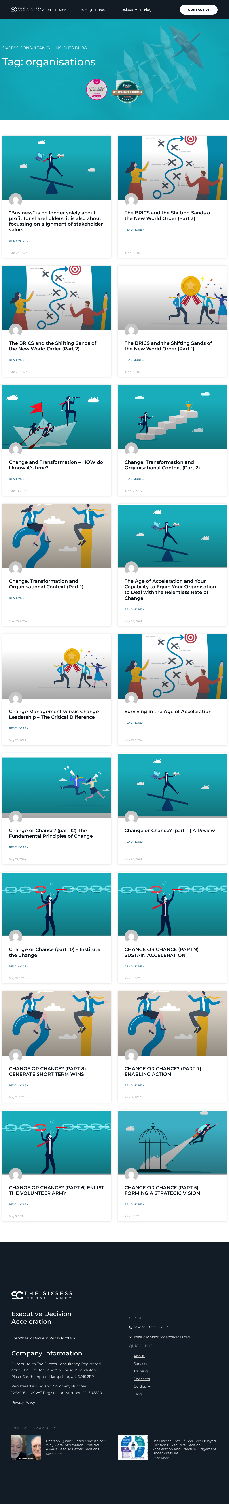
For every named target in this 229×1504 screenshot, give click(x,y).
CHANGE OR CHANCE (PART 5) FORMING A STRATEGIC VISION (162, 1190)
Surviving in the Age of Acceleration (168, 711)
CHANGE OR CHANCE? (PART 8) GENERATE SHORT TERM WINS (47, 1071)
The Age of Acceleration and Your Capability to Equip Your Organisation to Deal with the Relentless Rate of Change (170, 589)
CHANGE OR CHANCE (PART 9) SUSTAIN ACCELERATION (162, 952)
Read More (54, 1454)
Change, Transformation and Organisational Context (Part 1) (46, 583)
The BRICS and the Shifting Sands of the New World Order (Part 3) (168, 215)
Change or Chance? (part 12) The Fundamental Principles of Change (51, 833)
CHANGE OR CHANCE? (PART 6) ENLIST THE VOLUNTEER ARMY (56, 1190)
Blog (147, 9)
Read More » (18, 241)
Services (65, 9)
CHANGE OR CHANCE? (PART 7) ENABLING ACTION (163, 1071)
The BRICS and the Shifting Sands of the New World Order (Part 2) (52, 346)
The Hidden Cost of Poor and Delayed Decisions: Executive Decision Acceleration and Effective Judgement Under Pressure (184, 1447)
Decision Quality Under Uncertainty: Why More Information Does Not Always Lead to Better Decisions (76, 1445)
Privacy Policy (23, 1402)
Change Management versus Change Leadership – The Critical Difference (54, 714)
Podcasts (106, 9)
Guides (127, 9)
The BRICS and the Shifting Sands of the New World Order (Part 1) (168, 346)
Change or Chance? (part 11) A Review (170, 830)
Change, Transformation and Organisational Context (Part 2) (162, 464)
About (47, 9)
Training (85, 9)
